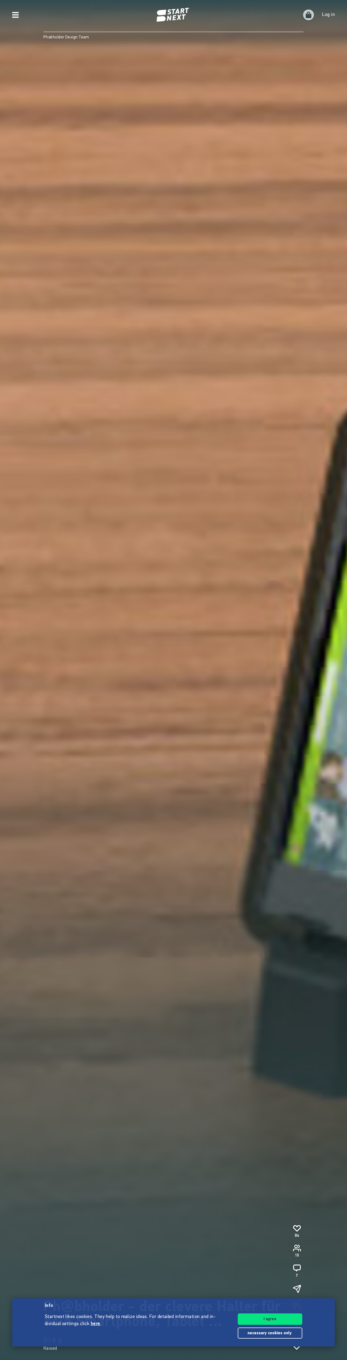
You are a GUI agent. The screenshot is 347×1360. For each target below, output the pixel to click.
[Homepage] (173, 14)
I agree (270, 1319)
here (95, 1324)
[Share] (297, 1289)
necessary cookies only (270, 1333)
